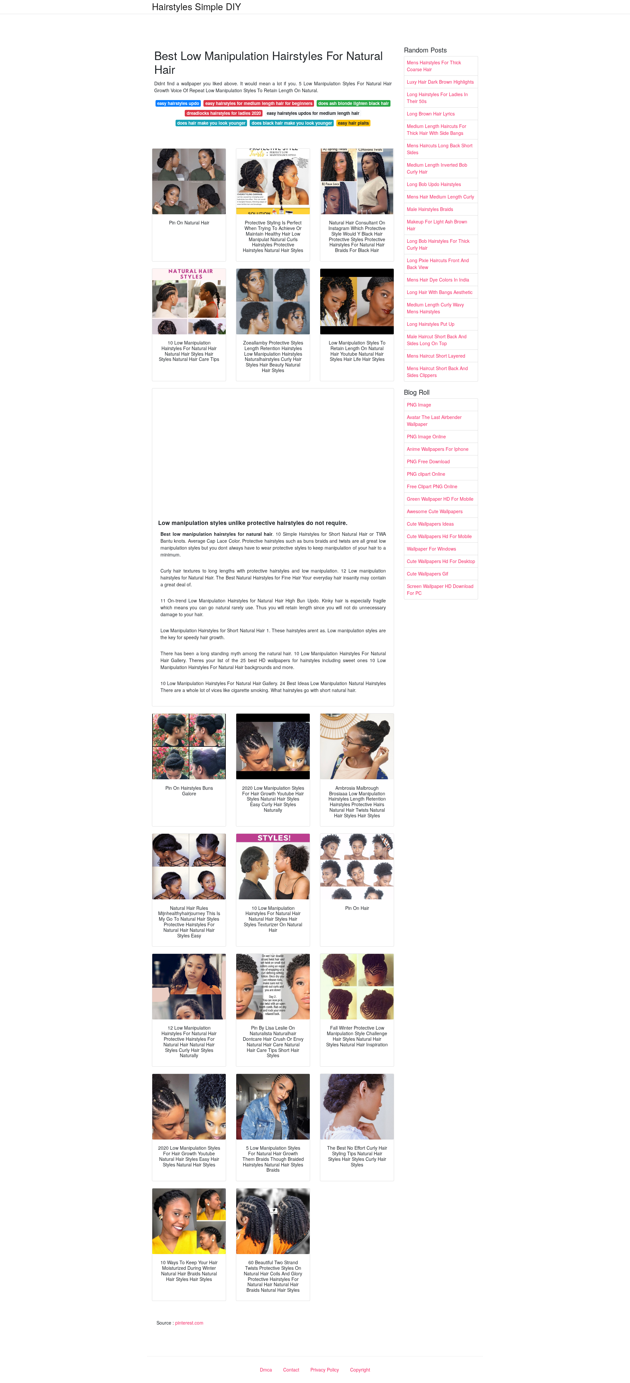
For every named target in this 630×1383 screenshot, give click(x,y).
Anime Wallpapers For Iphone (438, 449)
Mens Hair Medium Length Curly (440, 196)
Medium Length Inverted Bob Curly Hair (437, 168)
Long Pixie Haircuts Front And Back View (438, 263)
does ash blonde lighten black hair (353, 103)
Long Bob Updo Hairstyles (434, 184)
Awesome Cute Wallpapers (435, 511)
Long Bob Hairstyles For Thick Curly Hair (438, 244)
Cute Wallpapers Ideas (430, 523)
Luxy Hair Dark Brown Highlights (440, 81)
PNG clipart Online (426, 474)
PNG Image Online (426, 436)
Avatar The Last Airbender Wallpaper (434, 420)
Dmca (266, 1369)
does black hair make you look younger (292, 123)
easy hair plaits (353, 123)
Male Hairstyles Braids (430, 209)
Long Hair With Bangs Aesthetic (439, 292)
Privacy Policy (324, 1369)
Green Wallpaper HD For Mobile (440, 498)
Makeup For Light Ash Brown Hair (437, 225)
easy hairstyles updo (178, 103)
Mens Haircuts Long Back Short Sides (439, 149)
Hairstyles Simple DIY (196, 6)
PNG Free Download (428, 461)
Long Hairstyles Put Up (430, 324)
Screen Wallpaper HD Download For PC (440, 589)
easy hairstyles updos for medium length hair (313, 113)
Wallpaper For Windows (431, 548)
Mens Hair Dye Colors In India (438, 279)
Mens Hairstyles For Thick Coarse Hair (434, 66)
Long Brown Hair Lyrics (431, 113)
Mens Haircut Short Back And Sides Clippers (437, 371)
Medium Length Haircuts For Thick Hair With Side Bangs (436, 129)
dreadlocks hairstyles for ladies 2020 (224, 113)
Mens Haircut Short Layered (436, 355)
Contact (291, 1369)
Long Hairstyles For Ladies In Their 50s (437, 97)
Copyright (360, 1369)
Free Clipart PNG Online (432, 486)
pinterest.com (189, 1322)
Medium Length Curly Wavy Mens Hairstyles (435, 308)
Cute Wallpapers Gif (427, 573)
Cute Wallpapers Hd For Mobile (439, 536)
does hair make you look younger (211, 123)
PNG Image (419, 404)
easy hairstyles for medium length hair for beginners (258, 103)
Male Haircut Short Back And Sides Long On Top (437, 339)
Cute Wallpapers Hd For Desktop (441, 561)
